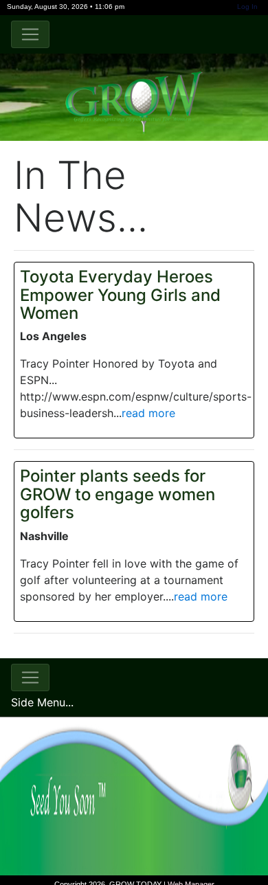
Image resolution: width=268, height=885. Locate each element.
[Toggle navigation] (30, 34)
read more (148, 413)
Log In (247, 6)
